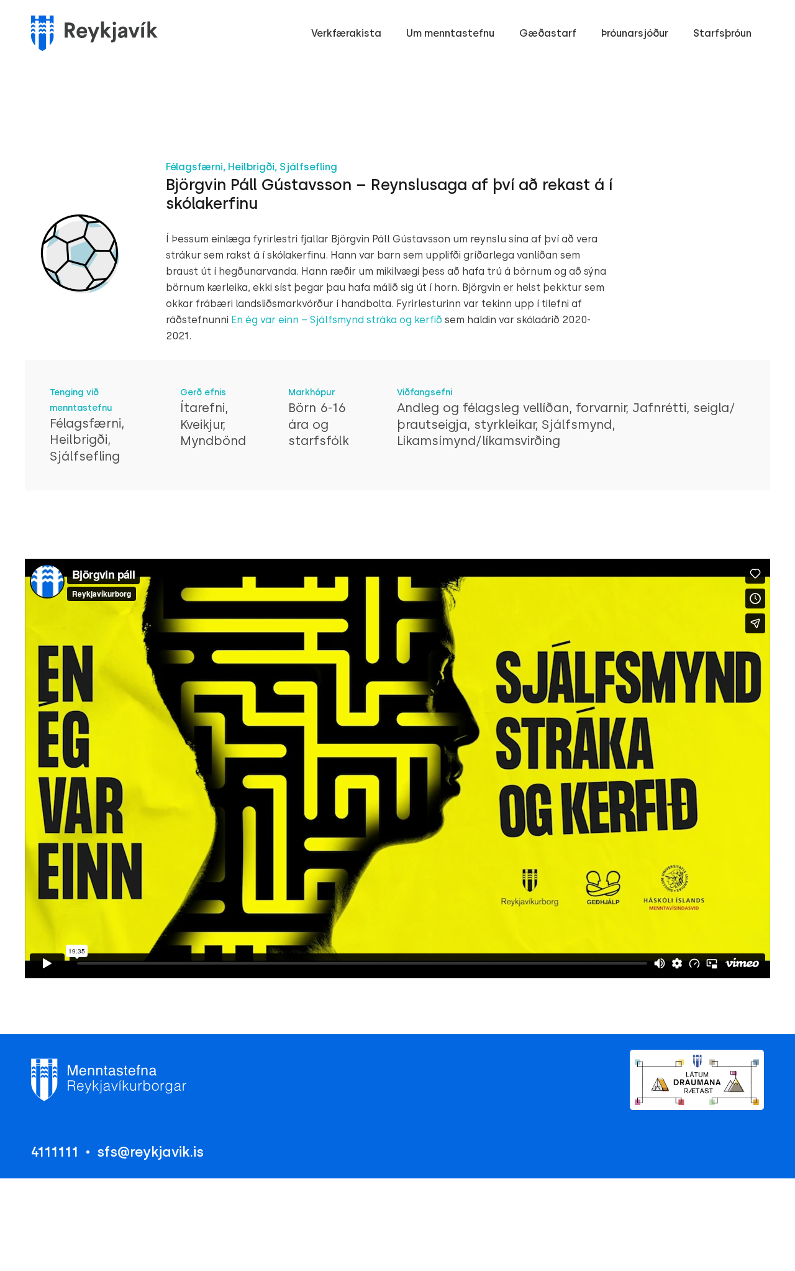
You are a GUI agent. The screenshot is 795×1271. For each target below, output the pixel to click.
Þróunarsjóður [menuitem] (634, 33)
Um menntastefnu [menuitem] (450, 33)
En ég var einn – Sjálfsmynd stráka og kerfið (336, 320)
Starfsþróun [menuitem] (722, 33)
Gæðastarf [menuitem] (547, 33)
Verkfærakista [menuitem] (346, 33)
